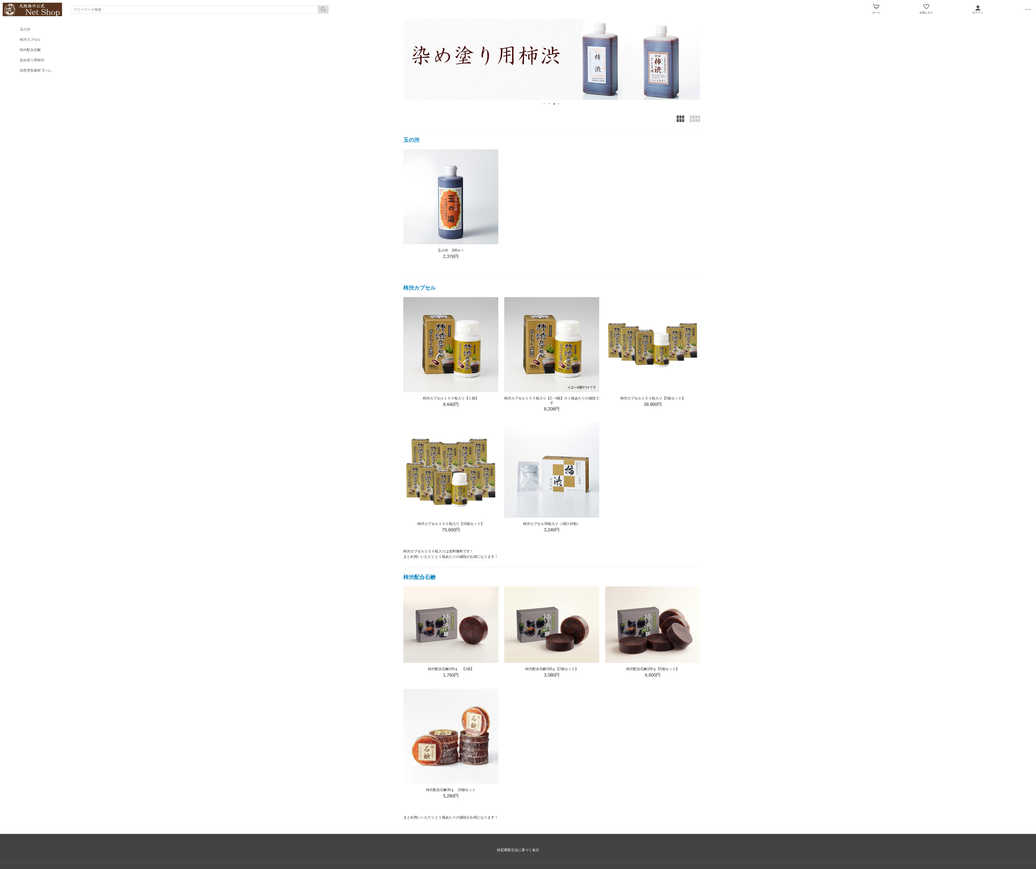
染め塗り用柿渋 (32, 60)
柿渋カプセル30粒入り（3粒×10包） (551, 524)
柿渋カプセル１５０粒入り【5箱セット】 (652, 398)
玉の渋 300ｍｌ (451, 250)
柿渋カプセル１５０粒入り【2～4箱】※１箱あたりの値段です (551, 400)
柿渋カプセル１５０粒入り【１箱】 (451, 398)
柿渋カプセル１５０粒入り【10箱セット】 (450, 524)
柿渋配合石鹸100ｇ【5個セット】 (652, 669)
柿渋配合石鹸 (30, 50)
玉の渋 (25, 29)
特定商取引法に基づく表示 (518, 850)
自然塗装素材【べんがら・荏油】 (41, 70)
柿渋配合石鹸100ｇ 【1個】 (451, 669)
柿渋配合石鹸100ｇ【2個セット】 (551, 669)
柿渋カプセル (30, 40)
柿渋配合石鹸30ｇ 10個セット (452, 790)
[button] (544, 102)
